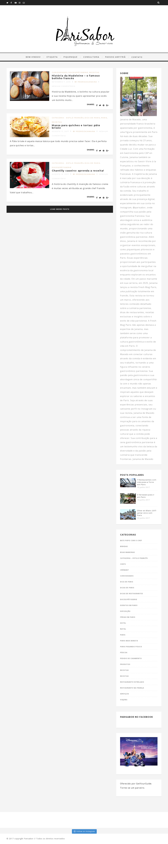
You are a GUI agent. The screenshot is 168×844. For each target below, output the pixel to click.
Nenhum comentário (63, 86)
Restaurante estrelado (132, 682)
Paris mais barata (129, 641)
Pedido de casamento (131, 658)
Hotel (123, 623)
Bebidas (124, 546)
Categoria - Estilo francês (68, 118)
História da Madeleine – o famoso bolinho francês (76, 77)
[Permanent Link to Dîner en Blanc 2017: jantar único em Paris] (128, 518)
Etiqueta (52, 57)
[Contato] (25, 2)
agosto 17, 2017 (60, 131)
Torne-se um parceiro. (132, 787)
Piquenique (70, 57)
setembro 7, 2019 (61, 82)
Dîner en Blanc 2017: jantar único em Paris (147, 513)
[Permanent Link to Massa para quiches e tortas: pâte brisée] (29, 136)
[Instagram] (21, 2)
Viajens (123, 700)
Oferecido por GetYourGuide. (136, 783)
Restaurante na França (132, 688)
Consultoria (91, 57)
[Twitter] (8, 2)
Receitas (94, 72)
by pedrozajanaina (86, 82)
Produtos (125, 664)
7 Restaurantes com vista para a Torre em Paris (146, 482)
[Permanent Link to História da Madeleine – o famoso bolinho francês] (29, 100)
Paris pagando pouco (131, 647)
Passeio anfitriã (115, 57)
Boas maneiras (127, 552)
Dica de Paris (92, 118)
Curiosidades (59, 72)
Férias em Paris (127, 617)
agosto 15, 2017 (60, 174)
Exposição (125, 611)
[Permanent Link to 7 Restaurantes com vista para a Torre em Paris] (128, 486)
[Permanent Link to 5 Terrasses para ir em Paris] (128, 503)
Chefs (123, 564)
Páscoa (123, 652)
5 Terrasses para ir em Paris (145, 496)
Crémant (124, 570)
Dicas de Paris (127, 588)
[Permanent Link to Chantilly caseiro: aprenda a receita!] (29, 187)
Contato (137, 57)
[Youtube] (17, 2)
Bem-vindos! (33, 57)
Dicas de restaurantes (131, 593)
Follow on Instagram (86, 831)
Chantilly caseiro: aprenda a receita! (78, 170)
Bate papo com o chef (131, 540)
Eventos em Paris (128, 605)
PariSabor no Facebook (136, 717)
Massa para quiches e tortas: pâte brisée (76, 126)
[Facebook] (13, 2)
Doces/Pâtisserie (78, 72)
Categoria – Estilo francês (134, 558)
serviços (124, 694)
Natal (123, 629)
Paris (104, 118)
